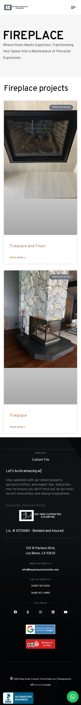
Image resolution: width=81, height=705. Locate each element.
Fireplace (18, 415)
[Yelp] (28, 612)
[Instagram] (40, 612)
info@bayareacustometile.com (40, 569)
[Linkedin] (53, 612)
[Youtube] (65, 612)
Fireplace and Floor (27, 246)
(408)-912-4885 (40, 593)
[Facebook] (15, 612)
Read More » (18, 257)
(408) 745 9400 (40, 586)
